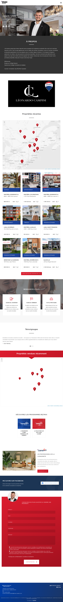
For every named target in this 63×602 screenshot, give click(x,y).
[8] (37, 150)
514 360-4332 (7, 22)
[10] (36, 141)
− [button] (4, 124)
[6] (42, 378)
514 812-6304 (7, 21)
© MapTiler (49, 168)
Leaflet (46, 168)
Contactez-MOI (30, 561)
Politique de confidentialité (15, 556)
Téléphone (10, 528)
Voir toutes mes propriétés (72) (31, 273)
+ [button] (4, 122)
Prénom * (10, 509)
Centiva (34, 600)
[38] (34, 146)
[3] (32, 375)
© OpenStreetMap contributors (55, 168)
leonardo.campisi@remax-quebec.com (12, 24)
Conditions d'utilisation (28, 556)
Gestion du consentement (32, 598)
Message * (10, 534)
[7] (29, 147)
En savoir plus (43, 471)
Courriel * (10, 522)
